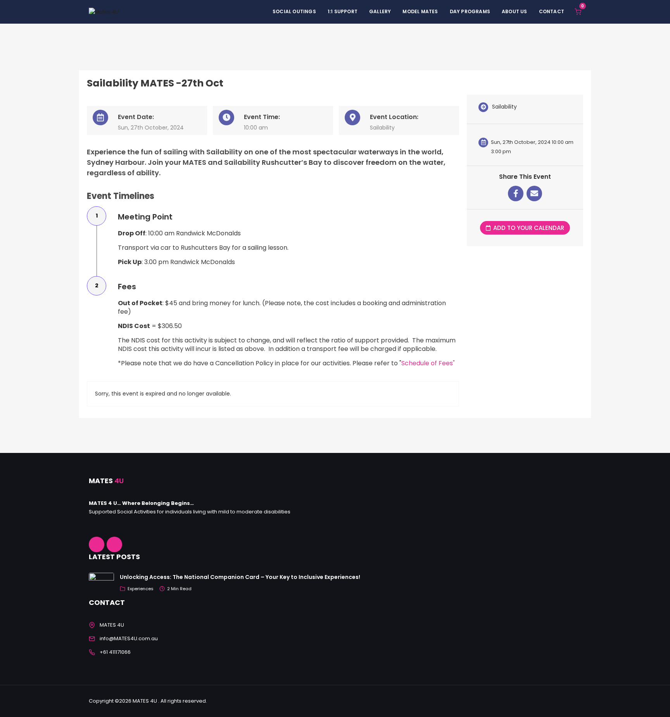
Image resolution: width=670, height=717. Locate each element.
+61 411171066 (115, 652)
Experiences (141, 589)
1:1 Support (342, 11)
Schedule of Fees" (428, 363)
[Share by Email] (534, 193)
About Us (514, 11)
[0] (578, 11)
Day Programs (470, 11)
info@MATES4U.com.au (129, 638)
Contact (551, 11)
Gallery (380, 11)
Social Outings (294, 11)
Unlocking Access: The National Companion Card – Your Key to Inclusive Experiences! (240, 577)
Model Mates (420, 11)
